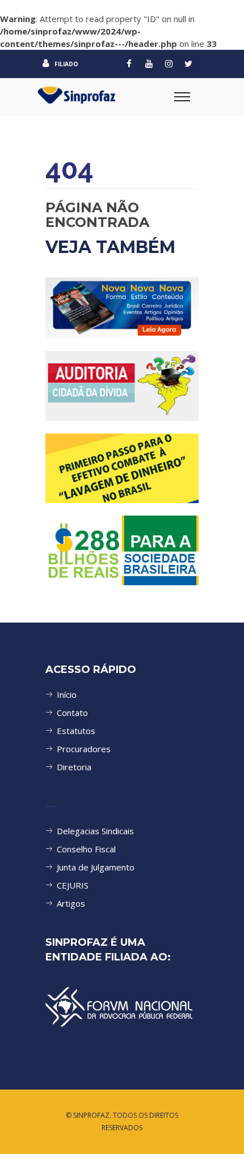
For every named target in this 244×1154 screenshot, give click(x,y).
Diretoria (74, 767)
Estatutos (76, 730)
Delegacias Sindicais (95, 830)
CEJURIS (73, 885)
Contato (72, 712)
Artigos (71, 903)
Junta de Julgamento (95, 867)
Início (67, 694)
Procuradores (84, 748)
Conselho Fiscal (86, 849)
